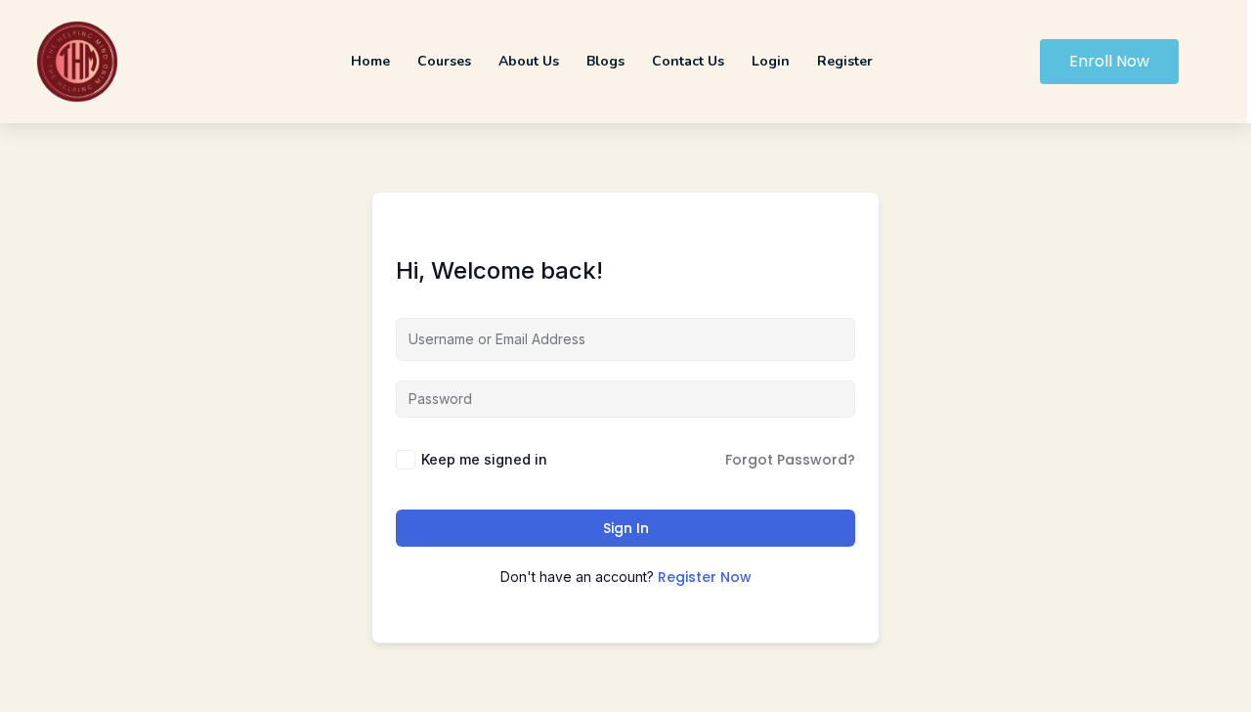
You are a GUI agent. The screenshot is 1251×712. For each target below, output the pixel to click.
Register (845, 61)
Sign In (626, 528)
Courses (444, 61)
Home (370, 61)
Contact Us (688, 61)
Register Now (705, 577)
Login (771, 61)
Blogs (605, 61)
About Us (528, 61)
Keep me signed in (484, 459)
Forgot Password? (790, 459)
